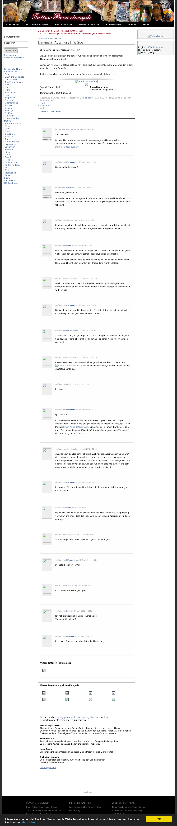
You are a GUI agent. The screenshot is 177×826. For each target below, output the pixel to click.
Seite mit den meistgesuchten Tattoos (91, 33)
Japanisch (10, 147)
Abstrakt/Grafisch (13, 123)
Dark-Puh (70, 636)
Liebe (7, 152)
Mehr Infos (28, 822)
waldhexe (70, 331)
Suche (7, 178)
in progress (10, 144)
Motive (7, 121)
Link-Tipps (132, 807)
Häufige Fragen (11, 183)
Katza (68, 585)
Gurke (8, 139)
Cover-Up (10, 134)
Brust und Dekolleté (14, 77)
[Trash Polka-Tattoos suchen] (76, 427)
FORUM (132, 24)
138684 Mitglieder (154, 47)
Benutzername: (12, 36)
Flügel (40, 810)
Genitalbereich (12, 79)
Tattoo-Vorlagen (13, 165)
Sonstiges (10, 110)
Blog (78, 810)
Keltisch (9, 149)
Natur (7, 154)
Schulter (9, 108)
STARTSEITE (12, 24)
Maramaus (45, 42)
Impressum (117, 810)
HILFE (146, 24)
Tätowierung (95, 253)
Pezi (68, 384)
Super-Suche (10, 180)
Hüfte (7, 89)
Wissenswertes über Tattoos (82, 807)
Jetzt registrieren (48, 767)
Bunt (7, 128)
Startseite (43, 38)
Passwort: (9, 42)
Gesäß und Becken (14, 82)
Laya (68, 611)
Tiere (7, 170)
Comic (8, 131)
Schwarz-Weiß (12, 162)
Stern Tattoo (31, 807)
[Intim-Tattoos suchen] (66, 147)
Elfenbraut (70, 560)
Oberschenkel (11, 102)
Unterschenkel (12, 118)
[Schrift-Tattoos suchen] (67, 365)
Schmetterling (50, 810)
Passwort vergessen (14, 57)
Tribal (7, 175)
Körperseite (10, 97)
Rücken (8, 105)
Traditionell (10, 172)
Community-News (13, 69)
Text (7, 167)
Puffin (68, 246)
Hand (7, 87)
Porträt (8, 157)
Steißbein (9, 113)
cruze (68, 187)
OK (159, 819)
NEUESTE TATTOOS (89, 24)
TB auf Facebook (119, 807)
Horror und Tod (12, 141)
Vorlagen (122, 430)
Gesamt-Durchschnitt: (50, 87)
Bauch (8, 74)
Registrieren (10, 55)
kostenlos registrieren (86, 717)
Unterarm (9, 115)
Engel (46, 807)
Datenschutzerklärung (132, 810)
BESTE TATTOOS (63, 24)
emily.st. (69, 129)
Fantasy (9, 136)
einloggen (62, 717)
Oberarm (9, 100)
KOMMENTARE (113, 24)
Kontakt (141, 807)
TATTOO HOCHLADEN (37, 24)
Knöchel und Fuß (13, 92)
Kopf (7, 95)
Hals (7, 84)
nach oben (88, 792)
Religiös (9, 159)
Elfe (35, 810)
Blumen (8, 126)
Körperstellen (10, 71)
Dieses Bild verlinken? (50, 111)
